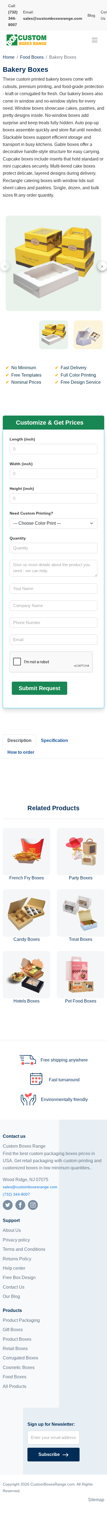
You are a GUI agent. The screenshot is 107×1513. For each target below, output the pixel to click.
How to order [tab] (20, 752)
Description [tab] (19, 740)
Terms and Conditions (24, 1249)
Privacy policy (16, 1240)
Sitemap (96, 1499)
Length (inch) (22, 439)
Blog (91, 15)
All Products (14, 1386)
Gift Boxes (13, 1329)
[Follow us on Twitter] (8, 1204)
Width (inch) (21, 464)
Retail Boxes (15, 1348)
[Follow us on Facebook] (20, 1204)
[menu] (94, 40)
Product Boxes (17, 1339)
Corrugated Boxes (20, 1358)
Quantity (18, 538)
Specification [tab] (54, 740)
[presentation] (5, 266)
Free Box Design (19, 1277)
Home (9, 57)
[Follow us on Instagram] (33, 1204)
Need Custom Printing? (31, 513)
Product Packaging (21, 1320)
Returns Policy (17, 1259)
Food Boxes (32, 57)
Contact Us (13, 1287)
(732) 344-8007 (16, 1194)
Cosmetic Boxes (19, 1367)
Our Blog (11, 1296)
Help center (14, 1268)
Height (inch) (22, 488)
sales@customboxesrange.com (30, 1187)
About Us (12, 1230)
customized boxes (20, 1167)
